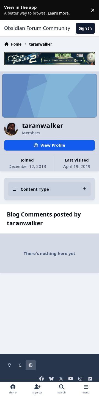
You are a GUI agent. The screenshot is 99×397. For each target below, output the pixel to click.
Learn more (11, 10)
